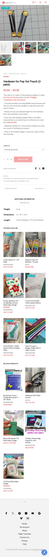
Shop (24, 531)
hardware (21, 181)
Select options (9, 443)
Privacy (25, 541)
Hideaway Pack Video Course (32, 396)
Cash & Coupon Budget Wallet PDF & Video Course (32, 348)
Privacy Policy (38, 549)
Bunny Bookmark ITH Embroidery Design (11, 439)
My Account (24, 527)
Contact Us (24, 537)
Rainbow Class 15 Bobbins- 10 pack (31, 261)
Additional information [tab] (24, 199)
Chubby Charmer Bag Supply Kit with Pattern (32, 440)
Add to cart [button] (8, 267)
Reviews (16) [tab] (24, 203)
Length (6, 146)
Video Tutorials (24, 534)
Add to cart (23, 159)
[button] (34, 2)
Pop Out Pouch (12, 97)
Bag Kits (23, 74)
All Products (15, 179)
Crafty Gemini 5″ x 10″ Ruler (11, 261)
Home (5, 74)
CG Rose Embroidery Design (10, 482)
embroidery (13, 181)
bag (8, 181)
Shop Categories (14, 74)
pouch (27, 181)
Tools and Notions (32, 179)
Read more (29, 267)
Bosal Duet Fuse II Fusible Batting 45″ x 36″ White (10, 397)
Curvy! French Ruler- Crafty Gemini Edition (33, 302)
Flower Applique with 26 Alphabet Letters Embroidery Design (10, 303)
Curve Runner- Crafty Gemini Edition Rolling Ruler (11, 348)
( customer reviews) (24, 76)
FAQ (24, 544)
